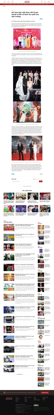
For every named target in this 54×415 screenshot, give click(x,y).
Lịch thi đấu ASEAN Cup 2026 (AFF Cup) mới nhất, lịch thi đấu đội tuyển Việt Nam (24, 225)
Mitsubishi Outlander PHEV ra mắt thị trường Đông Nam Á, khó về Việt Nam (24, 366)
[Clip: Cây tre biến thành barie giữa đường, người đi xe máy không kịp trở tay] (9, 358)
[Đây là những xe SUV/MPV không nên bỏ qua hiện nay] (41, 355)
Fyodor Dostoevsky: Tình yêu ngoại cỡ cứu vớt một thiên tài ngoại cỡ (47, 274)
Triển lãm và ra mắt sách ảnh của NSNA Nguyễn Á (47, 373)
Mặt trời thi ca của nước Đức (47, 283)
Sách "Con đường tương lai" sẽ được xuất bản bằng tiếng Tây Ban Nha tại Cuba (47, 332)
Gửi (41, 181)
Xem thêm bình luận (27, 186)
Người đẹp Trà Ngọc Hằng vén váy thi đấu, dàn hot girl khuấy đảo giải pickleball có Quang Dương (9, 202)
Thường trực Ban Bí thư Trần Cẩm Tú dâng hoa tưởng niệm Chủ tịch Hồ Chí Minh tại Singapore (47, 242)
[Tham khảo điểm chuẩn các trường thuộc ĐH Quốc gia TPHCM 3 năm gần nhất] (21, 196)
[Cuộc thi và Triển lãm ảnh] (41, 384)
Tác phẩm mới (41, 318)
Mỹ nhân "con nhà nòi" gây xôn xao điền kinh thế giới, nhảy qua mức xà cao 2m (24, 327)
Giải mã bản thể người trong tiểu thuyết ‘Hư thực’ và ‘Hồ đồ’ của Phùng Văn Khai (47, 266)
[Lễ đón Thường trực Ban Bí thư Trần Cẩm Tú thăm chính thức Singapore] (41, 237)
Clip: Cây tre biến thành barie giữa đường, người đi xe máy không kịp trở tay (24, 356)
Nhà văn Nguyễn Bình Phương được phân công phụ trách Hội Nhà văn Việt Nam (47, 256)
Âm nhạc (36, 4)
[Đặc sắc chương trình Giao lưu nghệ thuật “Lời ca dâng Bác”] (45, 196)
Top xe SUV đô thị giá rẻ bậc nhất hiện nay (47, 360)
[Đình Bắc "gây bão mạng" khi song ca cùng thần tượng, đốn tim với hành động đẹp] (21, 208)
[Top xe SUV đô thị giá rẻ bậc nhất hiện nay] (41, 360)
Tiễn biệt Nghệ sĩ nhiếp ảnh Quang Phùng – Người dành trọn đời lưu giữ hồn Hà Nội (47, 369)
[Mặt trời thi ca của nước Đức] (41, 284)
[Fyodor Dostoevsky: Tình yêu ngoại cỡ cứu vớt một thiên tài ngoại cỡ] (41, 274)
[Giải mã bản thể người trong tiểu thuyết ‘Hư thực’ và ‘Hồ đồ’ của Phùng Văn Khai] (41, 266)
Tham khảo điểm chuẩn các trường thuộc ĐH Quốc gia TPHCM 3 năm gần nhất (20, 201)
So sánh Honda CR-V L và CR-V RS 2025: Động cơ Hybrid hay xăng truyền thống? (47, 350)
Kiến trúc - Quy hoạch (12, 4)
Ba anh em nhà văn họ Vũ (47, 260)
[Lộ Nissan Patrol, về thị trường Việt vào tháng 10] (9, 319)
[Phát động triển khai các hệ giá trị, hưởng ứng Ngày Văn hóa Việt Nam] (9, 277)
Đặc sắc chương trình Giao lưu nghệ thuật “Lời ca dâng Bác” (45, 201)
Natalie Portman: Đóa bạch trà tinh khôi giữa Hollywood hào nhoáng (47, 290)
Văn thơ (18, 4)
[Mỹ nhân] (9, 329)
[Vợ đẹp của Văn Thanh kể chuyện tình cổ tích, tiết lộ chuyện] (41, 308)
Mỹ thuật (29, 4)
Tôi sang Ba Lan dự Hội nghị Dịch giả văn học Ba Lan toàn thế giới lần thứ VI (47, 279)
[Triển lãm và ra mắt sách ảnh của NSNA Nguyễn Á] (41, 374)
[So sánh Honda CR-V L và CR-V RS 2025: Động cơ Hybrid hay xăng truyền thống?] (41, 350)
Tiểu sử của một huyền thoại (47, 325)
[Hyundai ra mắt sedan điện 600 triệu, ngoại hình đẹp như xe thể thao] (9, 339)
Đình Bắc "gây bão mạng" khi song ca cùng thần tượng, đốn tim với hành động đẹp (21, 214)
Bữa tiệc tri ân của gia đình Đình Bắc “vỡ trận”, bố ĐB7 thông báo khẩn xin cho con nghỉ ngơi (44, 214)
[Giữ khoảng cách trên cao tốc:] (9, 237)
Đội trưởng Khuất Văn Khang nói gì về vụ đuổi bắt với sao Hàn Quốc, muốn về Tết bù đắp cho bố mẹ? (9, 214)
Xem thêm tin (19, 374)
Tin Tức (6, 4)
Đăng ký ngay (45, 392)
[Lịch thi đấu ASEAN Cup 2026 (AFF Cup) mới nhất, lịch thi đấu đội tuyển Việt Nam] (9, 227)
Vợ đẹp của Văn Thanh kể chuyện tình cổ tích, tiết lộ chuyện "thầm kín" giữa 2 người (33, 201)
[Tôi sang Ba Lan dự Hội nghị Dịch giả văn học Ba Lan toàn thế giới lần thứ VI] (41, 279)
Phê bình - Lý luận (45, 397)
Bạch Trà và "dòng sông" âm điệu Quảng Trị (24, 264)
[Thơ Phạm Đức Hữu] (41, 321)
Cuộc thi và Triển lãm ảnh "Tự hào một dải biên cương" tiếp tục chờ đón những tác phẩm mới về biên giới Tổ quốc (47, 385)
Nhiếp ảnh (40, 365)
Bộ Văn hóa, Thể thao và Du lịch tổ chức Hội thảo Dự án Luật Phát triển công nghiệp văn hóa (47, 379)
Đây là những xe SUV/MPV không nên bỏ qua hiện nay (47, 355)
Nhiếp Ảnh (25, 4)
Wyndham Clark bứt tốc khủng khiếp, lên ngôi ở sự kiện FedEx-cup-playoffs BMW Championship (25, 255)
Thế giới (21, 4)
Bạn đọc (47, 4)
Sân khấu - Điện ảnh (41, 4)
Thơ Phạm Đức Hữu (47, 320)
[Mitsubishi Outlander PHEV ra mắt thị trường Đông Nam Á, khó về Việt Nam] (9, 368)
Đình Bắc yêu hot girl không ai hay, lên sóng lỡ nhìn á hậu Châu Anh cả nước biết (33, 214)
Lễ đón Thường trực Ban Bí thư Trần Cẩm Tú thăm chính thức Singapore (47, 237)
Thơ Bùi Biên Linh (47, 335)
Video (39, 342)
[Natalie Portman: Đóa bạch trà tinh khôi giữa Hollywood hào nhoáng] (41, 289)
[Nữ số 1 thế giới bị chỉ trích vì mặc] (9, 309)
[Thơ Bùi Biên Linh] (41, 337)
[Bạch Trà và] (9, 267)
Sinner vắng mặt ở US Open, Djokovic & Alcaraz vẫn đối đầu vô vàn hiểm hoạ (23, 245)
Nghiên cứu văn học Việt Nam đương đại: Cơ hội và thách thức (47, 250)
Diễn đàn (26, 401)
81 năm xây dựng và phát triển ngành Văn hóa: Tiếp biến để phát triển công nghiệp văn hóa (25, 284)
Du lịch (32, 4)
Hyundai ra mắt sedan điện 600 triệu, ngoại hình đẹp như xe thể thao (24, 337)
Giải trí (12, 10)
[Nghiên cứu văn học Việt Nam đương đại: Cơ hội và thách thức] (41, 250)
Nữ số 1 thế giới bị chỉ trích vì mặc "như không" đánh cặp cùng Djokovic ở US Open (25, 307)
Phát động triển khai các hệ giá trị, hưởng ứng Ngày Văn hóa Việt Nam (25, 275)
